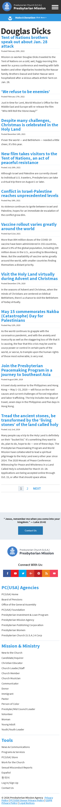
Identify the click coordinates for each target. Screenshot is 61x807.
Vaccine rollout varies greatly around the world (29, 226)
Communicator (10, 683)
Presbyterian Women (13, 630)
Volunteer (7, 714)
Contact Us (30, 530)
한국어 (6, 777)
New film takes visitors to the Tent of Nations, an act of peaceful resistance (29, 158)
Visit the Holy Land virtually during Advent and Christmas (29, 276)
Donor (5, 688)
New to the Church (12, 652)
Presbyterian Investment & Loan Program (25, 614)
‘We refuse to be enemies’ (25, 91)
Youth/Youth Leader (13, 729)
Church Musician (11, 678)
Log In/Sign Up (10, 782)
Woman (6, 719)
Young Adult (8, 724)
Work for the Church (13, 762)
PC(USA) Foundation (13, 609)
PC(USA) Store (10, 757)
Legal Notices (27, 803)
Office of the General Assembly (19, 604)
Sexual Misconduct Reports (17, 767)
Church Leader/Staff (13, 668)
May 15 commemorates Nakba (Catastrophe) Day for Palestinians (30, 316)
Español (6, 772)
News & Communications (16, 747)
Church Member (11, 673)
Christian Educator (12, 663)
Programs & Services (13, 752)
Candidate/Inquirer (13, 658)
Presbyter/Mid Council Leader (18, 709)
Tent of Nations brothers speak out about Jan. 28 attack (24, 42)
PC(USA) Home (10, 594)
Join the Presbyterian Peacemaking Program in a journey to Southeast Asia (26, 370)
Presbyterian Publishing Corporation (22, 625)
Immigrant (7, 693)
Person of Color (10, 703)
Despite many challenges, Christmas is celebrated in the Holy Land (29, 125)
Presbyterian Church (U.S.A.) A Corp (22, 635)
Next (37, 488)
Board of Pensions (12, 599)
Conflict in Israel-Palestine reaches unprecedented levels (29, 193)
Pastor (5, 698)
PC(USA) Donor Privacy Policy (27, 800)
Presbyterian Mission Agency (18, 619)
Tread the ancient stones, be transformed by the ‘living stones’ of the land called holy (29, 420)
